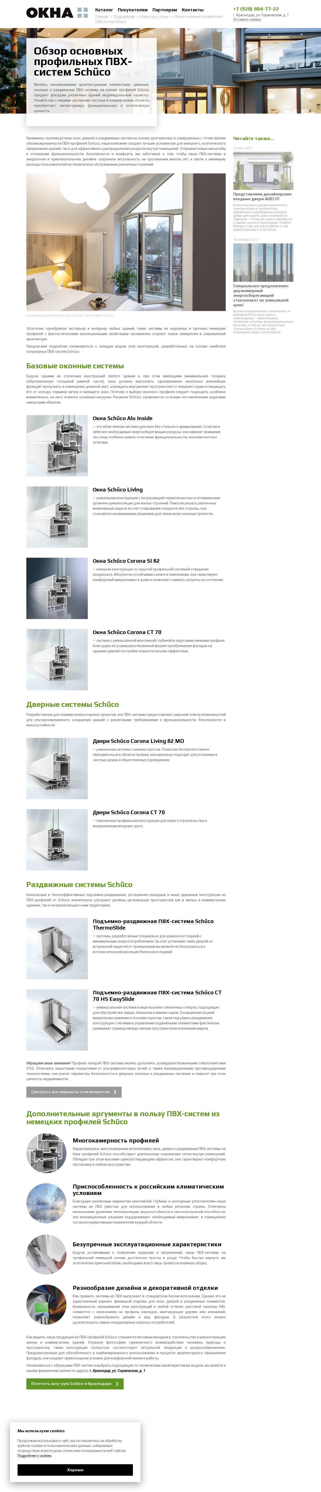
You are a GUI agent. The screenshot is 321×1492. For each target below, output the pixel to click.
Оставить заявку (247, 20)
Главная (101, 17)
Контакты (193, 9)
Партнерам (164, 9)
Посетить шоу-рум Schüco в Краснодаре (71, 1383)
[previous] (32, 243)
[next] (220, 243)
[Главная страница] (57, 13)
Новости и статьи (154, 17)
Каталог (104, 9)
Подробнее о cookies (35, 1456)
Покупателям (133, 9)
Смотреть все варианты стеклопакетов (70, 1091)
